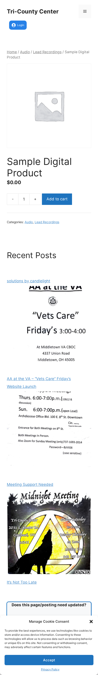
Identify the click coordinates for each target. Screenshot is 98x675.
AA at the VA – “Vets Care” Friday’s (39, 378)
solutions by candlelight (28, 281)
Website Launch (21, 386)
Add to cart (56, 199)
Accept (49, 660)
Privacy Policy (50, 669)
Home (12, 52)
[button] (91, 621)
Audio (25, 52)
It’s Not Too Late (22, 582)
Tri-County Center (33, 11)
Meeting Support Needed (30, 484)
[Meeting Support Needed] (49, 435)
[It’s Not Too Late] (49, 533)
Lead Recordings (47, 52)
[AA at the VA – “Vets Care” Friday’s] (49, 329)
